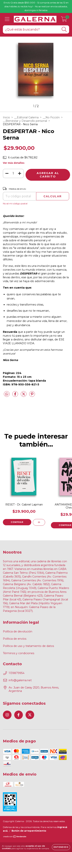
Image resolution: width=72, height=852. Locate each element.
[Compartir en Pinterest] (32, 395)
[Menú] (7, 19)
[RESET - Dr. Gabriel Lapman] (39, 522)
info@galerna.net (20, 680)
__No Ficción (51, 117)
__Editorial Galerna (26, 117)
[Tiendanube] (15, 837)
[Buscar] (64, 29)
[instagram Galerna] (7, 715)
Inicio (6, 117)
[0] (64, 20)
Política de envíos (14, 638)
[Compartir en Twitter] (24, 395)
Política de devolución (17, 631)
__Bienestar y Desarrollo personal (25, 121)
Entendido (61, 847)
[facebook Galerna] (18, 715)
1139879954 (16, 673)
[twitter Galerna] (30, 715)
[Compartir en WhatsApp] (7, 394)
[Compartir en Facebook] (15, 395)
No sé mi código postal (15, 203)
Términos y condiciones (18, 653)
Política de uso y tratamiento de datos (28, 646)
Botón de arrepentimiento (29, 830)
